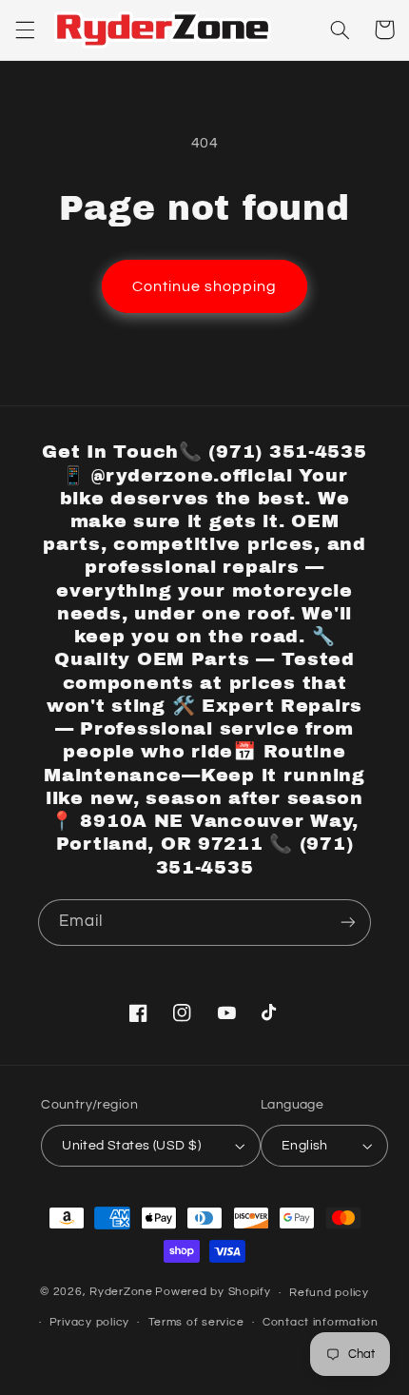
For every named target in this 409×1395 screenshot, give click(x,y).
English (305, 1145)
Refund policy (329, 1292)
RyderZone (121, 1292)
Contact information (321, 1322)
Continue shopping (205, 286)
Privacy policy (89, 1322)
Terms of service (196, 1322)
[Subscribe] (348, 922)
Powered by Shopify (212, 1292)
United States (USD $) (131, 1145)
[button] (25, 29)
